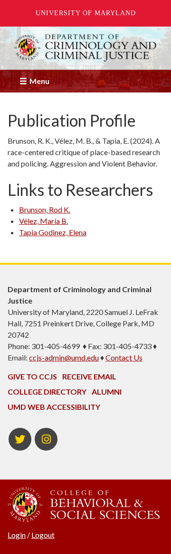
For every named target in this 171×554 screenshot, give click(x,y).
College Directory (47, 391)
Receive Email (89, 376)
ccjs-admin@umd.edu (64, 357)
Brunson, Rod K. (44, 209)
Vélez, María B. (43, 220)
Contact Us (123, 357)
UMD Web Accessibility (54, 406)
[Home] (85, 48)
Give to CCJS (32, 376)
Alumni (107, 391)
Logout (43, 534)
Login (17, 534)
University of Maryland (86, 13)
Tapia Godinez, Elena (52, 232)
